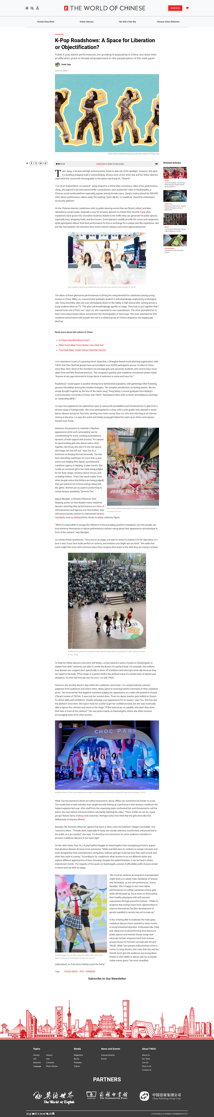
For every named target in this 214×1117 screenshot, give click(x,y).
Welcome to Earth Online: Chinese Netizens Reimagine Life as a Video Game (175, 208)
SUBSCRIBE (175, 8)
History (49, 1055)
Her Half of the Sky (127, 22)
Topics (36, 1048)
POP (82, 971)
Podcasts (78, 1062)
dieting (77, 517)
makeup (80, 815)
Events (104, 1059)
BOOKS (167, 227)
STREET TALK (168, 204)
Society (36, 1055)
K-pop (143, 212)
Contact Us (146, 1070)
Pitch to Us (146, 1066)
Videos (77, 1066)
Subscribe (100, 164)
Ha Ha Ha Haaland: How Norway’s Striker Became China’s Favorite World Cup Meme (175, 185)
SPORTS (167, 180)
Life (34, 1059)
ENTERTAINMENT (170, 248)
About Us (146, 1055)
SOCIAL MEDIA (71, 971)
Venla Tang (66, 64)
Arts (48, 1059)
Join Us (145, 1062)
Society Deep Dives (45, 22)
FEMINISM (59, 34)
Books (76, 1059)
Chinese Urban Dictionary (168, 22)
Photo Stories (52, 1066)
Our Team (146, 1059)
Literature (50, 1062)
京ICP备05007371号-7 (180, 1114)
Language (37, 1066)
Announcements (108, 1055)
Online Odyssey (87, 22)
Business (37, 1062)
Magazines (78, 1055)
